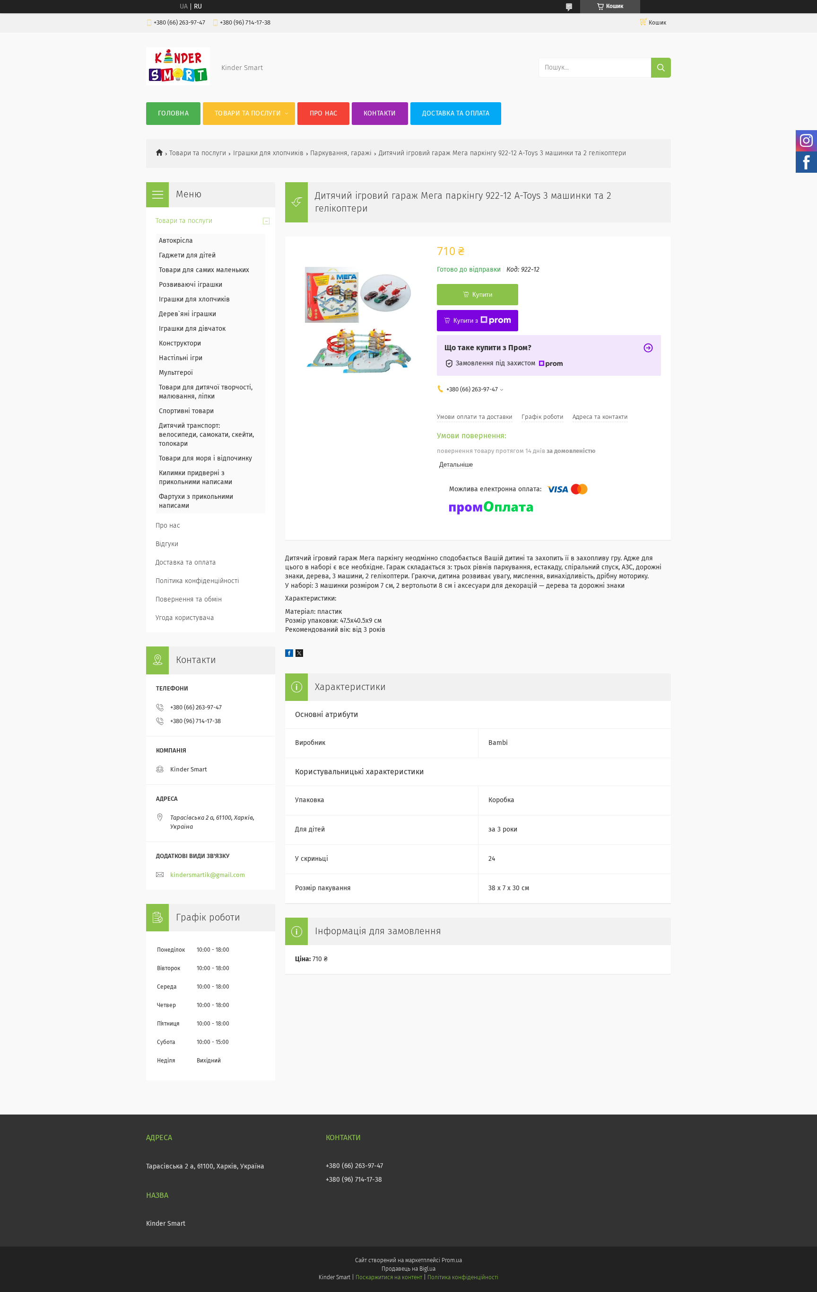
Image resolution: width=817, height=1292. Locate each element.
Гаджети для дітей (187, 255)
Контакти (380, 113)
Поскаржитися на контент (389, 1278)
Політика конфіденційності (197, 581)
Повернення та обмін (189, 599)
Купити (482, 294)
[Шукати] (661, 68)
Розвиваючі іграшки (190, 285)
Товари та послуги (248, 113)
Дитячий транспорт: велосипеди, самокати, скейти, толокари (206, 435)
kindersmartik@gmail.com (207, 875)
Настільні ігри (180, 358)
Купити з (465, 320)
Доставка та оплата (455, 113)
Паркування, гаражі (341, 153)
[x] (299, 655)
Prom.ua (452, 1261)
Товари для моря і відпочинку (205, 458)
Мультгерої (176, 373)
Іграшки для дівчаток (192, 329)
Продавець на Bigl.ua (408, 1269)
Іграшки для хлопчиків (268, 153)
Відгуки (167, 544)
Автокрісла (176, 241)
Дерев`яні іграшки (187, 314)
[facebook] (289, 655)
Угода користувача (185, 618)
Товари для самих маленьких (204, 270)
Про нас (324, 113)
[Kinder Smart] (178, 83)
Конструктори (180, 343)
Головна (173, 113)
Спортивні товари (186, 411)
